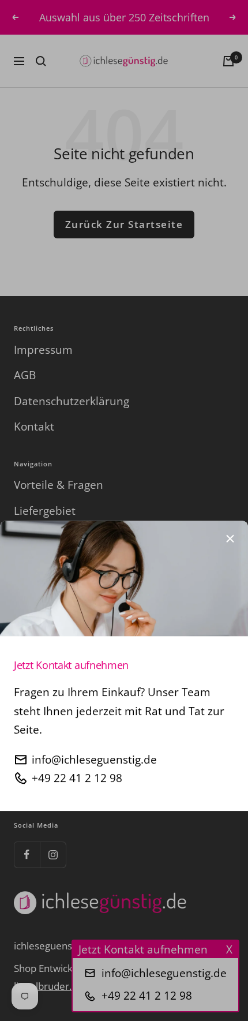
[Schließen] (230, 508)
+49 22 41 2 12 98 (77, 747)
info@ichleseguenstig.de (94, 728)
